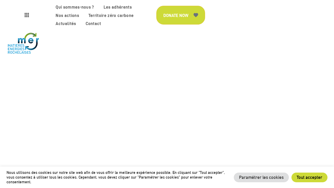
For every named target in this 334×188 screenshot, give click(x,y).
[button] (180, 15)
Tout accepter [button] (309, 177)
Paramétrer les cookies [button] (261, 177)
